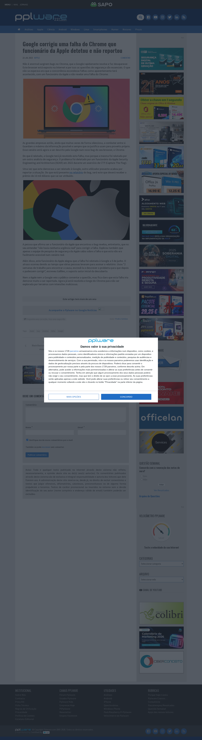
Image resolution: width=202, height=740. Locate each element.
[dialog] (101, 370)
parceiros (74, 351)
